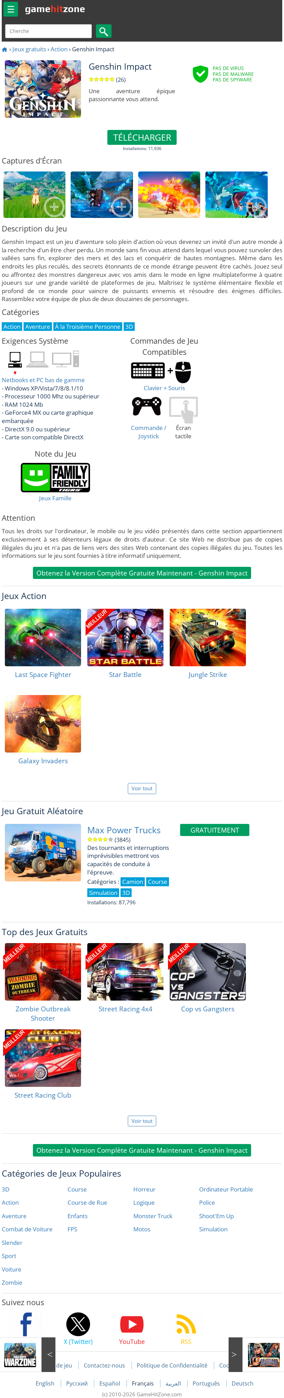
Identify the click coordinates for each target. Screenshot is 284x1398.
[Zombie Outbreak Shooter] (43, 972)
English (46, 1383)
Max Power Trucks (124, 830)
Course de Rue (87, 1202)
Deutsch (243, 1383)
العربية (174, 1383)
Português (207, 1383)
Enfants (78, 1216)
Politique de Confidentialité (172, 1365)
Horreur (144, 1189)
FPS (72, 1229)
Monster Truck (152, 1216)
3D (5, 1189)
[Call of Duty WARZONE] (27, 1354)
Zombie (12, 1282)
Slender (12, 1243)
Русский (77, 1383)
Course (77, 1189)
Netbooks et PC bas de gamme (43, 380)
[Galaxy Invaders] (43, 724)
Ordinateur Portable (226, 1189)
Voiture (11, 1269)
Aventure (14, 1216)
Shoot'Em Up (216, 1216)
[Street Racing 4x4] (125, 972)
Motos (141, 1229)
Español (110, 1383)
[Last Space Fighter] (43, 637)
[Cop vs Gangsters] (208, 972)
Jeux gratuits (29, 49)
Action (59, 49)
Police (207, 1202)
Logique (144, 1202)
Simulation (213, 1229)
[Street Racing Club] (43, 1058)
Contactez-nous (104, 1365)
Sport (9, 1256)
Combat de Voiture (27, 1229)
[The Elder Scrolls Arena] (256, 1354)
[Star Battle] (125, 637)
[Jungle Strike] (208, 637)
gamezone (55, 8)
